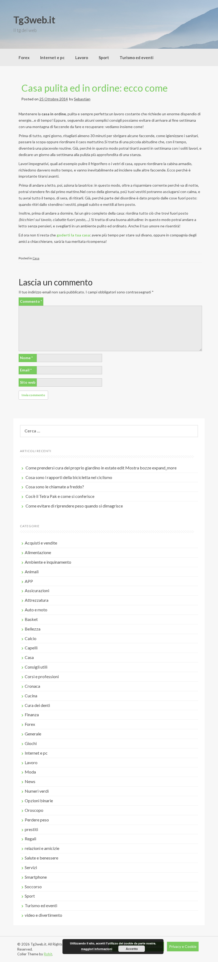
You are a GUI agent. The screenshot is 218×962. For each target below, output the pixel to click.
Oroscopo (34, 810)
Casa (35, 258)
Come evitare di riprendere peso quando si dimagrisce (74, 505)
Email (26, 370)
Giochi (31, 743)
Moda (30, 771)
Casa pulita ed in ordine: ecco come (94, 88)
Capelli (31, 647)
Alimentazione (38, 552)
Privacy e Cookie (182, 946)
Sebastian (82, 99)
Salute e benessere (41, 857)
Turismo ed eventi (136, 57)
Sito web (27, 382)
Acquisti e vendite (41, 542)
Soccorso (33, 886)
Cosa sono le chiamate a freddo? (55, 486)
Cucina (31, 695)
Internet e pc (52, 57)
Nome (26, 357)
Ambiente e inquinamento (48, 561)
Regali (30, 838)
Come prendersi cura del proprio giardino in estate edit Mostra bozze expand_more (101, 467)
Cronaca (32, 686)
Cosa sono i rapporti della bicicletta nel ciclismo (69, 477)
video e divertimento (43, 915)
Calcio (30, 638)
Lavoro (81, 57)
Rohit (48, 954)
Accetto (132, 948)
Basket (31, 619)
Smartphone (36, 876)
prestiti (31, 829)
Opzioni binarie (39, 800)
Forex (24, 57)
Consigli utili (36, 666)
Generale (33, 733)
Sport (104, 57)
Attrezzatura (36, 600)
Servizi (31, 867)
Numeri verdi (37, 790)
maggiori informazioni (96, 949)
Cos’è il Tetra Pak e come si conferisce (60, 496)
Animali (32, 571)
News (30, 781)
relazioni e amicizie (42, 848)
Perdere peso (37, 819)
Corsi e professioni (42, 676)
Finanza (32, 714)
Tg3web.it (34, 20)
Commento (31, 301)
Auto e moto (36, 609)
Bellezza (32, 628)
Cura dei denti (37, 705)
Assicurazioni (37, 590)
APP (29, 581)
